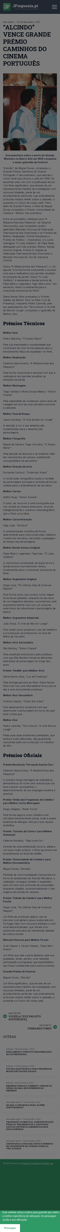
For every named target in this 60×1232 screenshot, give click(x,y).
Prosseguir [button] (10, 1228)
